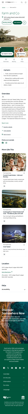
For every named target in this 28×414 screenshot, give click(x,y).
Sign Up (5, 325)
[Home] (9, 2)
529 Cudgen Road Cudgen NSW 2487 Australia (14, 18)
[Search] (22, 2)
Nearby (14, 61)
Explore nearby (8, 53)
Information (7, 381)
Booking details (7, 22)
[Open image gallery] (14, 36)
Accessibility (6, 289)
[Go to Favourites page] (25, 2)
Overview (6, 61)
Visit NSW (6, 374)
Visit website (17, 22)
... (7, 7)
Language (6, 389)
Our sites (6, 385)
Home (3, 7)
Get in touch (7, 134)
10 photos (22, 53)
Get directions (6, 272)
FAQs (22, 61)
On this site (6, 378)
